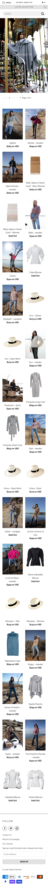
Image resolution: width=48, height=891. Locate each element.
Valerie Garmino (15, 870)
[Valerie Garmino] (24, 2)
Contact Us (7, 835)
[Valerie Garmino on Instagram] (17, 828)
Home (5, 98)
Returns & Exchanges (11, 839)
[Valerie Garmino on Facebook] (5, 828)
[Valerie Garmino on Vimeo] (11, 828)
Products (15, 98)
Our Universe (7, 844)
